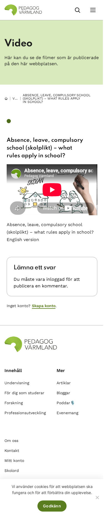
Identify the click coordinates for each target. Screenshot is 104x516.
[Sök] (77, 10)
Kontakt (11, 450)
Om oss (11, 440)
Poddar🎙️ (66, 403)
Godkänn (52, 506)
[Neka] (97, 497)
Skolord (11, 470)
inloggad (55, 279)
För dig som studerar (24, 393)
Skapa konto (43, 305)
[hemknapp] (6, 98)
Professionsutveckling (25, 413)
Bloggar (63, 393)
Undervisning (16, 383)
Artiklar (64, 383)
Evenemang (67, 413)
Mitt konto (14, 460)
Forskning (13, 403)
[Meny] (93, 10)
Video (17, 98)
